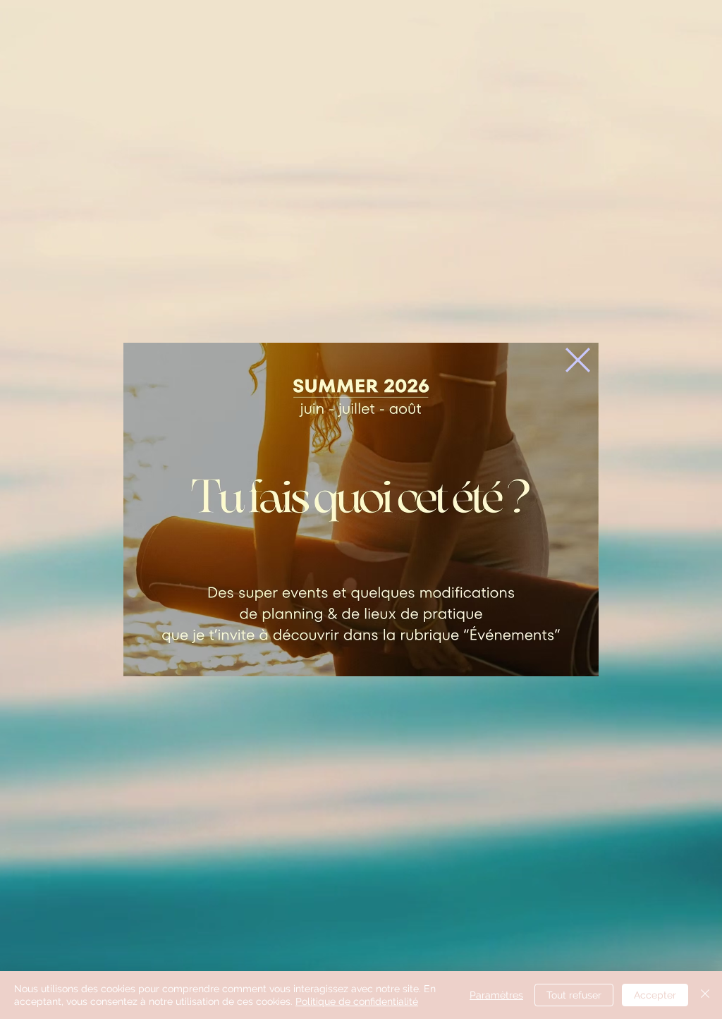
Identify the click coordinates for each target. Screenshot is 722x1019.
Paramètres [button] (496, 995)
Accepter (655, 995)
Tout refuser (573, 995)
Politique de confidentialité (356, 1001)
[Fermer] (705, 995)
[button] (577, 360)
